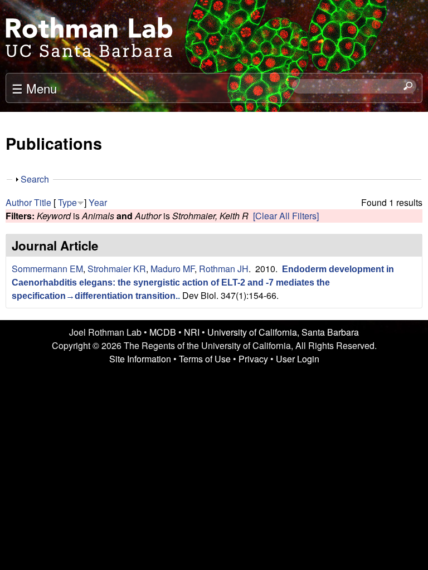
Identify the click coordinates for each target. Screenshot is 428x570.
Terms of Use (205, 358)
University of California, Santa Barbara (283, 332)
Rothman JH (224, 268)
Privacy (253, 358)
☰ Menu (34, 88)
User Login (297, 358)
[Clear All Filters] (286, 215)
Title (42, 202)
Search (35, 179)
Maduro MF (172, 268)
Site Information (140, 358)
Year (98, 202)
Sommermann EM (47, 268)
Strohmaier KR (116, 268)
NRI (192, 332)
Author (19, 202)
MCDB (162, 332)
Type (67, 202)
